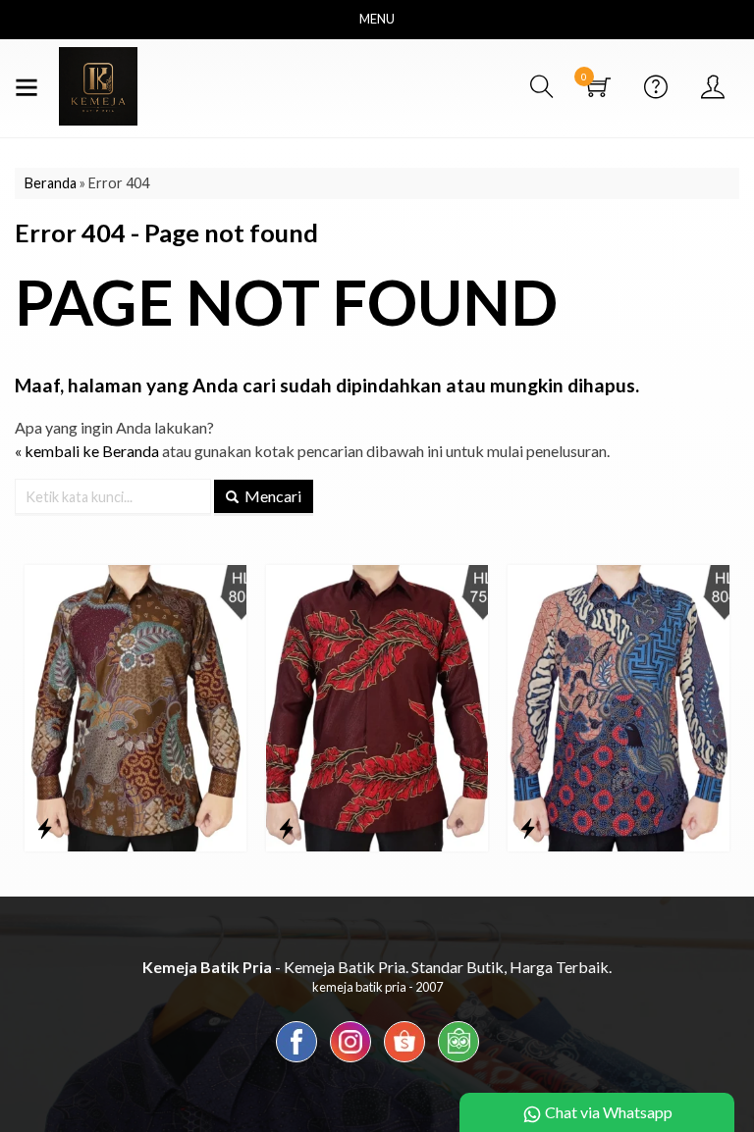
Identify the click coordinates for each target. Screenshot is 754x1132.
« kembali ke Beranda (87, 450)
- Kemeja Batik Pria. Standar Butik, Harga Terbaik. (377, 966)
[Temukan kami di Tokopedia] (458, 1061)
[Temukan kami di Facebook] (296, 1061)
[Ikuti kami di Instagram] (350, 1061)
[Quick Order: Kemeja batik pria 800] (44, 828)
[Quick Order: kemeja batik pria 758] (286, 828)
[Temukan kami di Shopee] (404, 1061)
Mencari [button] (271, 496)
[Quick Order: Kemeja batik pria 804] (527, 828)
